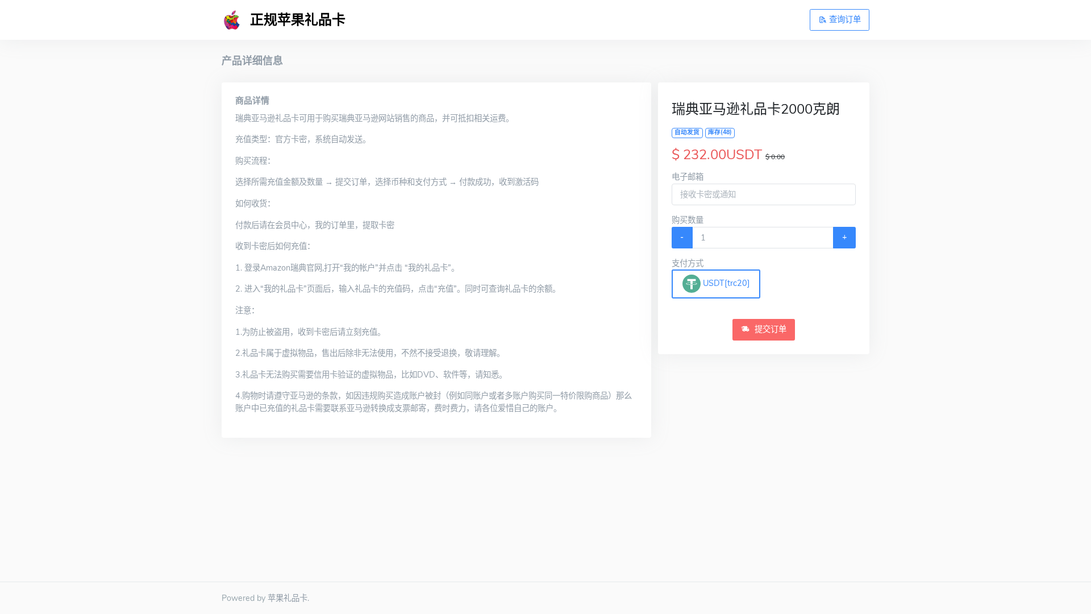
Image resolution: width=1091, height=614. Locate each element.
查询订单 (844, 19)
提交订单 (769, 329)
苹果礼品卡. (288, 598)
